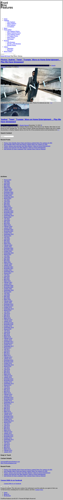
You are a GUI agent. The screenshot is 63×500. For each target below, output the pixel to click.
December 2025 (8, 192)
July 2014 (7, 405)
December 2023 (8, 229)
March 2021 (7, 281)
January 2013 (8, 433)
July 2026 (7, 181)
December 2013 (8, 416)
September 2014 (9, 402)
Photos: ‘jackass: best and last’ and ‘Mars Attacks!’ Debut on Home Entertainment (27, 146)
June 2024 (7, 220)
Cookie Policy (39, 490)
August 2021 (7, 273)
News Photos (11, 37)
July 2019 (7, 312)
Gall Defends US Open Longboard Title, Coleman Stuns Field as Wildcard (25, 149)
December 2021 (8, 267)
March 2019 (7, 318)
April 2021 (7, 279)
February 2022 (8, 264)
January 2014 (8, 414)
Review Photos (11, 45)
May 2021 (7, 278)
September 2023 (9, 234)
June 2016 (7, 369)
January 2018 (8, 340)
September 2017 (9, 346)
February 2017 (8, 357)
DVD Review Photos (19, 65)
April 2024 (7, 223)
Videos (6, 47)
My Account (7, 495)
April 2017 (7, 354)
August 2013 (7, 422)
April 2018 (7, 335)
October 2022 (8, 251)
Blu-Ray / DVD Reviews (14, 44)
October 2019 (8, 307)
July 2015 (7, 386)
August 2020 (7, 292)
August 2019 (7, 310)
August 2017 (7, 348)
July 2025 (7, 200)
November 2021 (8, 268)
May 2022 (7, 259)
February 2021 (8, 282)
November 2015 (8, 380)
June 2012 (7, 444)
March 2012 (7, 449)
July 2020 (7, 293)
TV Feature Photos (12, 36)
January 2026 (8, 190)
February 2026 (8, 189)
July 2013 (7, 424)
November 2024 (8, 212)
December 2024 (8, 211)
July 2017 (7, 349)
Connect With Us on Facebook (11, 480)
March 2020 (7, 299)
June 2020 (7, 295)
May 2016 (7, 371)
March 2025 (7, 206)
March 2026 (7, 187)
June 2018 (7, 332)
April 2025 (7, 204)
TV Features (10, 26)
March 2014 (7, 411)
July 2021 (7, 274)
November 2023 (8, 231)
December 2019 (8, 304)
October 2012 (8, 438)
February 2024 (8, 226)
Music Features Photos (14, 33)
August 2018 (7, 329)
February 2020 (8, 301)
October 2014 (8, 400)
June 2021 (7, 276)
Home (5, 19)
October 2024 (8, 214)
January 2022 (8, 265)
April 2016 (7, 372)
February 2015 (8, 394)
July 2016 (7, 368)
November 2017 (8, 343)
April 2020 (7, 298)
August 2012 (7, 441)
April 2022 (7, 260)
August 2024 (7, 217)
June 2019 (7, 313)
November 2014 (8, 399)
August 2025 (7, 198)
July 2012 (7, 442)
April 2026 (7, 186)
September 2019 (9, 309)
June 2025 (7, 201)
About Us (6, 494)
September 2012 (9, 439)
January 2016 (8, 377)
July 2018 (7, 330)
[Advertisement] (30, 12)
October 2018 (8, 326)
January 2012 (8, 452)
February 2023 (8, 245)
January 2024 (8, 228)
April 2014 (7, 410)
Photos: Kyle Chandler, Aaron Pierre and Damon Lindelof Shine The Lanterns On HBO (28, 143)
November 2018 (8, 324)
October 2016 (8, 363)
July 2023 (7, 237)
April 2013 (7, 428)
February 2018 (8, 338)
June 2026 (7, 183)
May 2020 (7, 296)
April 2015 (7, 391)
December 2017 (8, 341)
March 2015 (7, 393)
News (5, 28)
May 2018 (7, 334)
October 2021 (8, 270)
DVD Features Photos (13, 34)
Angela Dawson (24, 125)
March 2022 (7, 262)
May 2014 (7, 408)
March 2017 (7, 355)
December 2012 (8, 435)
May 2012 (7, 445)
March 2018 (7, 337)
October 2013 (8, 419)
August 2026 (7, 180)
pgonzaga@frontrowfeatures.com (10, 461)
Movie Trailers (8, 51)
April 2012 (7, 447)
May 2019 (7, 315)
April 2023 (7, 242)
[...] (51, 103)
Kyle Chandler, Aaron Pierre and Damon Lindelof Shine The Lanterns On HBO (25, 144)
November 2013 (8, 417)
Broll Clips (10, 50)
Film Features (11, 22)
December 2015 (8, 379)
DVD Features (11, 25)
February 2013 (8, 431)
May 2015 (7, 389)
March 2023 (7, 243)
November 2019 (8, 306)
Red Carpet (10, 39)
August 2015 (7, 385)
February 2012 (8, 450)
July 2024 (7, 218)
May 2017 (7, 352)
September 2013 (9, 421)
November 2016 (8, 361)
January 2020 (8, 302)
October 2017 (8, 344)
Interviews (10, 48)
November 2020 (8, 287)
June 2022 (7, 257)
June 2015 (7, 388)
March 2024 (7, 225)
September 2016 (9, 365)
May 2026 (7, 184)
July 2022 (7, 256)
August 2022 (7, 254)
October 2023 (8, 232)
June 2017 (7, 351)
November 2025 (8, 194)
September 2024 (9, 215)
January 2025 (8, 209)
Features (6, 20)
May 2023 (7, 240)
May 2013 (7, 427)
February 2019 (8, 320)
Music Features (11, 23)
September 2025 (9, 197)
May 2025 (7, 203)
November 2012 (8, 436)
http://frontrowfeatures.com (8, 463)
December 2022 (8, 248)
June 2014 (7, 407)
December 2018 (8, 323)
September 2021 (9, 271)
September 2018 (9, 327)
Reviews (6, 40)
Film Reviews (11, 42)
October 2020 (8, 288)
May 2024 (7, 222)
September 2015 (9, 383)
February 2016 (8, 375)
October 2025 (8, 195)
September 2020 (9, 290)
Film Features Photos (13, 31)
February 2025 (8, 208)
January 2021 (8, 284)
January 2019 (8, 321)
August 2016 (7, 366)
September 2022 (9, 253)
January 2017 (8, 358)
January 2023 (8, 246)
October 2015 (8, 382)
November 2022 (8, 250)
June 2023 (7, 239)
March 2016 (7, 374)
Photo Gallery (8, 30)
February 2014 (8, 413)
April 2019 (7, 316)
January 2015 (8, 396)
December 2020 (8, 285)
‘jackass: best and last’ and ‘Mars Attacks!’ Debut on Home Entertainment (25, 147)
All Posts (7, 56)
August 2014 (7, 403)
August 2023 (7, 236)
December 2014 (8, 397)
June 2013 (7, 425)
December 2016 (8, 360)
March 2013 (7, 430)
